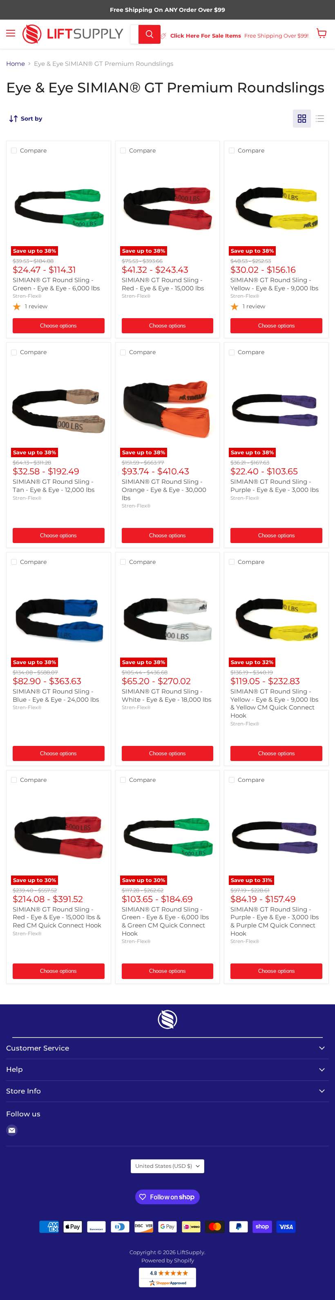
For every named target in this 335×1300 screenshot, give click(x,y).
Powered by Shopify (167, 1260)
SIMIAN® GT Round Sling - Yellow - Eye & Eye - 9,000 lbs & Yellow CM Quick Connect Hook (274, 703)
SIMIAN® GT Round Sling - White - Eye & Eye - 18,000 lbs (166, 695)
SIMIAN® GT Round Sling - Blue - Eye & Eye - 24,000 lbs (56, 695)
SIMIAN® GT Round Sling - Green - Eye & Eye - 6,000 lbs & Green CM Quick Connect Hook (165, 921)
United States (163, 1166)
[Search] (149, 34)
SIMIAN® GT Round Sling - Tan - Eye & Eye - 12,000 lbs (53, 486)
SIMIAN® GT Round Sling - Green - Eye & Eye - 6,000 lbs (56, 284)
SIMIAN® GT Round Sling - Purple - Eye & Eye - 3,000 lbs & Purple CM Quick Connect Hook (274, 921)
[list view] (320, 119)
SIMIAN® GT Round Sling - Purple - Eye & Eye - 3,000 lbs (274, 486)
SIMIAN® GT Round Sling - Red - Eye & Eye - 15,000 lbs (163, 284)
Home (15, 63)
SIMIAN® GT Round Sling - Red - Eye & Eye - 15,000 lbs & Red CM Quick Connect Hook (57, 917)
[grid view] (302, 119)
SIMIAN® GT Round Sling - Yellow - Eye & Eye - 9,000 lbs (274, 284)
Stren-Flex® (27, 296)
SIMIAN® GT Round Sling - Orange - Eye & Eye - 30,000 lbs (164, 489)
